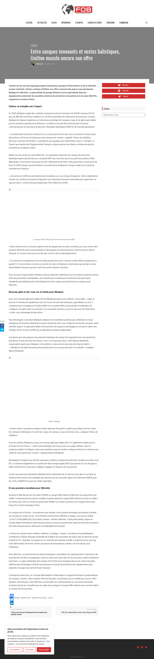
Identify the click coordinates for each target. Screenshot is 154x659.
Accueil (29, 22)
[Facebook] (12, 596)
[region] (29, 639)
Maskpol (17, 598)
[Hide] (11, 607)
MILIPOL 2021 (26, 598)
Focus (54, 22)
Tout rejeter (29, 650)
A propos (79, 22)
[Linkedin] (12, 603)
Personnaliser (15, 650)
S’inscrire (110, 22)
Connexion (123, 22)
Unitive (50, 598)
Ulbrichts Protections (39, 598)
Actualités (42, 22)
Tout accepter (44, 650)
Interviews (65, 22)
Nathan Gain (39, 64)
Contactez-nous (95, 22)
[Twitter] (12, 599)
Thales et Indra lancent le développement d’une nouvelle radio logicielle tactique (29, 613)
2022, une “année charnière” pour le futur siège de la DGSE (79, 612)
